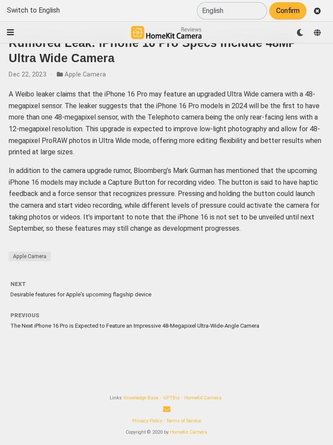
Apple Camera (85, 74)
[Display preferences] (300, 32)
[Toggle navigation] (10, 32)
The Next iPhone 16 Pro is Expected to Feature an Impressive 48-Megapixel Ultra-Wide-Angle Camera (134, 325)
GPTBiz (171, 398)
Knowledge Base (141, 398)
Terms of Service (183, 421)
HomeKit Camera (203, 398)
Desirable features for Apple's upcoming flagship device (80, 294)
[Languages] (317, 32)
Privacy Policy (147, 421)
